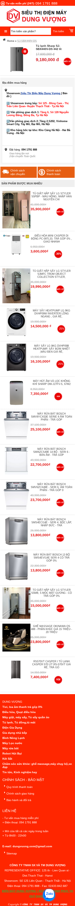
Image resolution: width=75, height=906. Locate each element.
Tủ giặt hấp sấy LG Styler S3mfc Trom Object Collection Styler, (52, 273)
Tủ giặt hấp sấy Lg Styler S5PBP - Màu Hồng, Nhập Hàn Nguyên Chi (51, 196)
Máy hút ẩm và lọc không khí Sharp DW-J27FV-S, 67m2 (52, 382)
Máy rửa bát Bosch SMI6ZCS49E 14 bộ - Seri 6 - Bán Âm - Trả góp (51, 451)
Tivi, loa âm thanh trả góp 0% (22, 706)
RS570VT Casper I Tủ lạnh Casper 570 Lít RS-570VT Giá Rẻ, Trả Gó (51, 664)
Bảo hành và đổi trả (18, 800)
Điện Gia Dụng (12, 727)
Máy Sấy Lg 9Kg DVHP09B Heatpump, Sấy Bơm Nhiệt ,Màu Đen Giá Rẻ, (51, 348)
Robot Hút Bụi (12, 753)
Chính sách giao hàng (20, 793)
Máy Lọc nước (12, 743)
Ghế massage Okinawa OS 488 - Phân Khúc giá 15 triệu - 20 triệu (51, 629)
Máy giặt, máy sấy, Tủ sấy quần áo (25, 717)
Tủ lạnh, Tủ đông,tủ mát (18, 722)
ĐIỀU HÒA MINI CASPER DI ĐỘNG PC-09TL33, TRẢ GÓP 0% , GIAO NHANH (51, 238)
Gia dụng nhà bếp (14, 732)
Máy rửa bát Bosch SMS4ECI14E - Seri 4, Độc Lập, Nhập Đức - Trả (51, 522)
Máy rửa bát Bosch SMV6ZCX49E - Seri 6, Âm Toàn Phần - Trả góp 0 (51, 487)
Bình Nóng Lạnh (13, 738)
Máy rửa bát (10, 748)
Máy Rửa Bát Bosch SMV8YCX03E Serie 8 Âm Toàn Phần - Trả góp (51, 416)
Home (10, 40)
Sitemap (11, 853)
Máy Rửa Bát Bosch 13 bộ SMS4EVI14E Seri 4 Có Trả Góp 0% (51, 557)
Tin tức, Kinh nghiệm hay (19, 772)
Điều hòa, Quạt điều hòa (19, 712)
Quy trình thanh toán (19, 787)
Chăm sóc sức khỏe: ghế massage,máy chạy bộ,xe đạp (37, 765)
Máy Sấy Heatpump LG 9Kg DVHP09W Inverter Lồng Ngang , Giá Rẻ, (51, 313)
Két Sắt (7, 758)
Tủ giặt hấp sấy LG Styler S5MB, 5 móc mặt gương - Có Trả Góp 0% (51, 592)
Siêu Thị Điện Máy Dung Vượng (41, 93)
